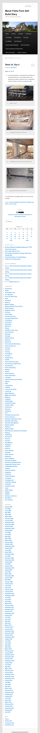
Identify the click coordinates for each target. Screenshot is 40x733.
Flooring (7, 352)
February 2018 (9, 605)
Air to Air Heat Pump (11, 296)
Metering (7, 397)
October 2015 (9, 659)
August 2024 (8, 548)
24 (31, 236)
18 (7, 236)
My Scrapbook (17, 41)
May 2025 (7, 536)
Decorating (8, 324)
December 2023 (9, 554)
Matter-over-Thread (10, 395)
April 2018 (8, 601)
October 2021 (9, 566)
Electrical (8, 340)
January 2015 (9, 672)
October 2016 (9, 635)
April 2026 (8, 514)
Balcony (7, 302)
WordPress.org (9, 725)
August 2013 (8, 696)
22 (23, 236)
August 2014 (8, 680)
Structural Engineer (10, 460)
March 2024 (8, 552)
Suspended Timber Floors (12, 464)
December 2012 (9, 708)
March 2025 (8, 540)
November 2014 (9, 676)
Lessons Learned (21, 52)
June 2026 (8, 511)
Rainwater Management (12, 423)
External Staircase (10, 346)
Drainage (7, 334)
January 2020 (9, 582)
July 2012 (8, 712)
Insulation (8, 377)
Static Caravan (9, 454)
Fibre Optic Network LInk (12, 251)
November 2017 (9, 609)
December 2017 (9, 607)
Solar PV (7, 446)
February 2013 (9, 704)
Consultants (8, 320)
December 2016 (9, 631)
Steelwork (8, 456)
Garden (7, 359)
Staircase (7, 452)
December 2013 (9, 692)
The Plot (13, 33)
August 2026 (8, 507)
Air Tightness (9, 294)
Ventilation (8, 484)
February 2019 (9, 589)
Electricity (8, 342)
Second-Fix (8, 436)
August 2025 (8, 530)
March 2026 (8, 516)
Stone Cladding (9, 458)
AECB (6, 290)
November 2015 (9, 657)
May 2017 (7, 621)
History (7, 371)
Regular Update (9, 425)
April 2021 (8, 572)
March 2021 (8, 574)
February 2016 (9, 651)
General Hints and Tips (11, 362)
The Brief (20, 33)
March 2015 (8, 668)
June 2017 (8, 619)
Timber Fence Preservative (12, 259)
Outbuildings (9, 401)
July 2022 (8, 564)
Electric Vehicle (9, 338)
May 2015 (7, 666)
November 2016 (9, 633)
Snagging (8, 444)
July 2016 (8, 641)
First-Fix (7, 350)
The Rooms (28, 33)
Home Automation (10, 375)
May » (27, 240)
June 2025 (8, 534)
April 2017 (8, 623)
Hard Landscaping (10, 367)
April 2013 (8, 700)
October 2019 (9, 584)
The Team (25, 37)
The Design (8, 37)
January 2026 (9, 520)
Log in (7, 719)
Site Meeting (8, 442)
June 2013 (8, 698)
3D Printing (8, 288)
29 (23, 238)
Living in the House (10, 389)
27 (15, 238)
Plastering (8, 411)
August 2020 (8, 578)
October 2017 (9, 611)
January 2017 (9, 629)
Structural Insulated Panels (13, 462)
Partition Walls (9, 405)
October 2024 (9, 544)
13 (15, 234)
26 (11, 238)
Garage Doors (9, 358)
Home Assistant (9, 373)
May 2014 (7, 686)
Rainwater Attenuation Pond (13, 419)
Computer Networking (11, 318)
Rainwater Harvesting (11, 421)
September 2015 (9, 661)
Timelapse (8, 478)
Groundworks (9, 365)
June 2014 (8, 684)
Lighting (7, 387)
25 (7, 238)
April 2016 (8, 647)
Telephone (8, 472)
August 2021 (8, 570)
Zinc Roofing (9, 500)
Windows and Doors (11, 496)
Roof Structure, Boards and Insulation (16, 431)
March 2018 (8, 603)
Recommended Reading (12, 45)
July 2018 (8, 597)
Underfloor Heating (10, 482)
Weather (7, 492)
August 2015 (8, 663)
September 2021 (9, 568)
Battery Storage (9, 304)
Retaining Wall (9, 429)
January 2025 (9, 542)
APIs (6, 298)
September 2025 (9, 528)
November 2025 (9, 524)
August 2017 (8, 615)
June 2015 (8, 665)
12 (11, 234)
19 (11, 236)
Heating (7, 369)
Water (6, 488)
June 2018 (8, 599)
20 (15, 236)
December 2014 (9, 674)
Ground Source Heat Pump (13, 363)
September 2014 (9, 678)
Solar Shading (9, 450)
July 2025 (8, 532)
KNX (6, 383)
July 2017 (8, 617)
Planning (7, 409)
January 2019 (9, 591)
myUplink (8, 399)
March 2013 (8, 702)
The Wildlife (9, 41)
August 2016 (8, 639)
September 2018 (9, 595)
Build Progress (9, 308)
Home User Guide (10, 52)
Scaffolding (8, 435)
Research (7, 427)
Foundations (8, 354)
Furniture (7, 356)
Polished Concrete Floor (12, 415)
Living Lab (8, 391)
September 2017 (9, 613)
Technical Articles (25, 45)
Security (7, 438)
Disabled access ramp (11, 330)
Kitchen (7, 381)
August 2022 (8, 562)
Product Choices (10, 417)
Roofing (7, 433)
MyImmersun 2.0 (14, 282)
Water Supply (9, 490)
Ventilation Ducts (10, 486)
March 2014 (8, 688)
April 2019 (8, 588)
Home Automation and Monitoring (14, 48)
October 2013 (9, 694)
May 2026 (7, 512)
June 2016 (8, 643)
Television (8, 474)
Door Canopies (9, 332)
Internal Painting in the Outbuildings (15, 257)
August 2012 (8, 710)
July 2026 (8, 509)
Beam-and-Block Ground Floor (18, 202)
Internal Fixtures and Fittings (13, 379)
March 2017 (8, 625)
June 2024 (8, 550)
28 (19, 238)
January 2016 (9, 653)
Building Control (10, 310)
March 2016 (8, 649)
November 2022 (9, 560)
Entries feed (8, 721)
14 (19, 234)
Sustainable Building (11, 466)
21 (19, 236)
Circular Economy (10, 316)
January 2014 (9, 690)
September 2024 (9, 546)
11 (7, 234)
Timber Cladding (10, 476)
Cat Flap (7, 312)
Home (7, 33)
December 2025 (9, 522)
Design (7, 328)
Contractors (8, 322)
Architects (8, 300)
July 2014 (8, 682)
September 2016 (9, 637)
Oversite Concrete (10, 403)
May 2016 (7, 645)
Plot (6, 413)
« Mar (10, 240)
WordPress (8, 498)
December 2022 (9, 558)
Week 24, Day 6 (12, 64)
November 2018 (9, 593)
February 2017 (9, 627)
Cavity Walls (8, 314)
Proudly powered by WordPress (20, 732)
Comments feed (9, 723)
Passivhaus (8, 407)
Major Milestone (9, 393)
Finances (7, 348)
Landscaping (9, 385)
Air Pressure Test (10, 292)
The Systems (17, 37)
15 (23, 234)
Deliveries (8, 326)
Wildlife (7, 494)
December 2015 (9, 655)
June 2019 (8, 586)
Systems (7, 468)
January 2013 (9, 706)
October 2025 (9, 526)
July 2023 (8, 556)
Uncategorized (9, 480)
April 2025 (8, 538)
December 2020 (9, 576)
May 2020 (7, 580)
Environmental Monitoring (12, 344)
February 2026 (9, 518)
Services (7, 441)
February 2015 (9, 670)
